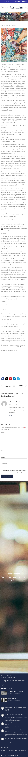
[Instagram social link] (6, 1)
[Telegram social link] (18, 378)
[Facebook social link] (2, 1)
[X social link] (4, 1)
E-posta (3, 457)
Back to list (14, 386)
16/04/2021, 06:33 (13, 404)
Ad (2, 450)
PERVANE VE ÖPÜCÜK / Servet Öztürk (16, 691)
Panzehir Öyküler (6, 13)
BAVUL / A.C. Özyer (18, 730)
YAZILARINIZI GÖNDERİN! (20, 1)
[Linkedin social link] (14, 378)
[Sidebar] (2, 229)
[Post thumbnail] (4, 693)
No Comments (17, 693)
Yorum (3, 432)
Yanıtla (11, 415)
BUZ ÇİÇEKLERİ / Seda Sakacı (18, 714)
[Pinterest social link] (10, 378)
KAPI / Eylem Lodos (12, 698)
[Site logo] (16, 7)
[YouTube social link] (8, 1)
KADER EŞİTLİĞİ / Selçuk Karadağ (10, 750)
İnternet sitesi (4, 463)
